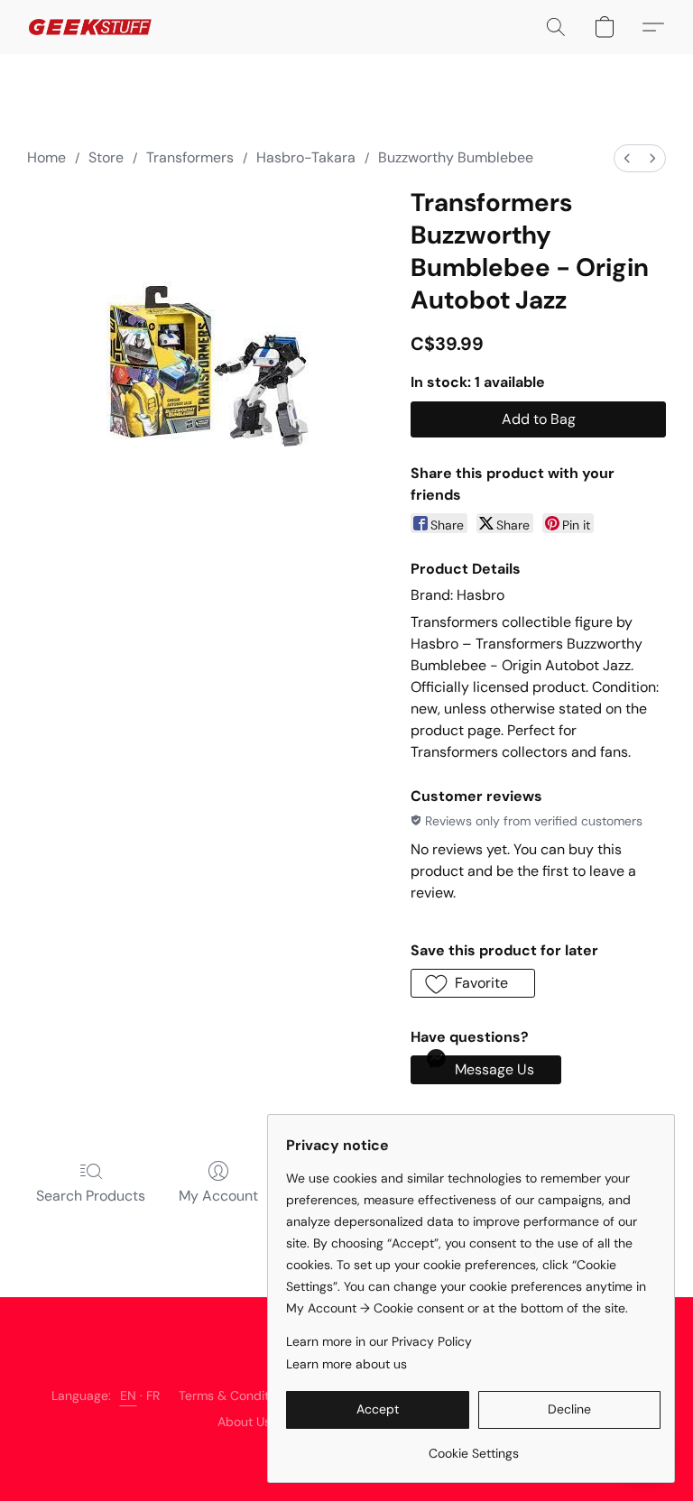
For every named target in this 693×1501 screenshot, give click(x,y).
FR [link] (153, 1395)
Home (46, 157)
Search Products (90, 1195)
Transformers (190, 157)
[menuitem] (627, 158)
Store (106, 157)
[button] (90, 27)
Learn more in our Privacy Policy (379, 1341)
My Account (218, 1195)
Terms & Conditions (235, 1395)
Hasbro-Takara (306, 157)
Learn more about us (346, 1364)
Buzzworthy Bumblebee (455, 157)
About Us (244, 1422)
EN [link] (128, 1395)
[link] (473, 1446)
